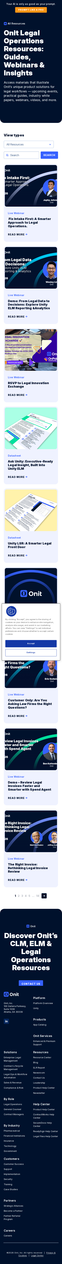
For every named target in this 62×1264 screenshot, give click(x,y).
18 (37, 896)
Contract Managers (14, 1114)
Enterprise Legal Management (12, 1059)
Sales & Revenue (13, 1082)
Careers (8, 1235)
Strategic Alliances (13, 1206)
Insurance (9, 1141)
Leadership (39, 1082)
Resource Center (42, 1057)
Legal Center (37, 1255)
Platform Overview (43, 1003)
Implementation (12, 1174)
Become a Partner (13, 1211)
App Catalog (39, 1024)
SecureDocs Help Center (42, 1124)
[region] (31, 632)
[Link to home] (16, 994)
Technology (10, 1146)
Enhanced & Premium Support (44, 1043)
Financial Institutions (14, 1136)
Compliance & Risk (13, 1087)
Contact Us (31, 983)
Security (8, 1179)
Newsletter (39, 1093)
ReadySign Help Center (45, 1131)
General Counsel (12, 1109)
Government (10, 1151)
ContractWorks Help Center (43, 1116)
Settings (31, 652)
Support (8, 1169)
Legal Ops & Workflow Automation (15, 1076)
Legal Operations (13, 1104)
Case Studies (11, 1189)
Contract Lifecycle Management (13, 1068)
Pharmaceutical (12, 1130)
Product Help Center (44, 1087)
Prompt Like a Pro (31, 9)
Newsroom (39, 1072)
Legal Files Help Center (45, 1136)
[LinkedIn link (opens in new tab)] (6, 1021)
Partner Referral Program (12, 1217)
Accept (31, 643)
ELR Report (39, 1067)
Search (49, 155)
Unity (36, 1008)
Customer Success (14, 1164)
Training (8, 1184)
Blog (35, 1062)
